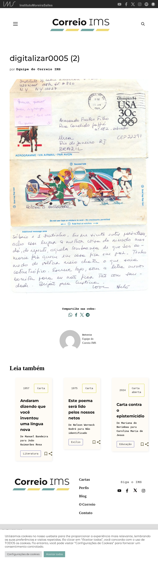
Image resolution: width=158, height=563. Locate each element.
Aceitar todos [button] (54, 554)
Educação (125, 444)
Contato (85, 512)
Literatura (30, 453)
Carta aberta (136, 390)
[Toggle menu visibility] (15, 24)
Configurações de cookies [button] (23, 554)
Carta (41, 388)
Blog (83, 496)
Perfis (84, 487)
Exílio (75, 442)
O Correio (87, 504)
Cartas (84, 479)
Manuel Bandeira (36, 436)
